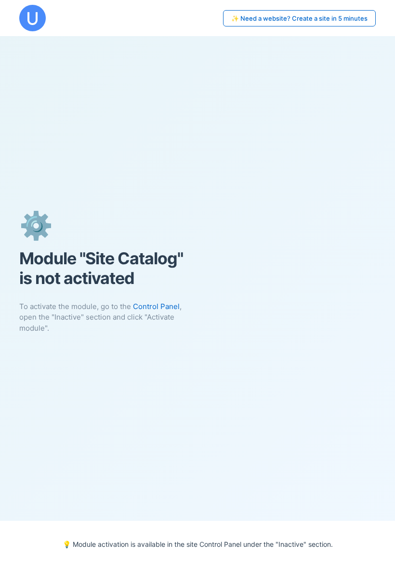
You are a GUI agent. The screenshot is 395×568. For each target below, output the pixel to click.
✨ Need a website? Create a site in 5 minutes (299, 18)
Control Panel (156, 306)
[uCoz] (32, 18)
